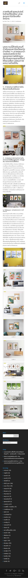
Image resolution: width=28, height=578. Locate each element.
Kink (5, 21)
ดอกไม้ (6, 478)
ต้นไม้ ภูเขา (7, 483)
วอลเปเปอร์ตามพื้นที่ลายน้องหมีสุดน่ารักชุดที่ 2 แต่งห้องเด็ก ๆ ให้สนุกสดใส (14, 453)
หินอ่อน (6, 548)
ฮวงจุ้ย (6, 551)
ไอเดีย (5, 561)
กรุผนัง (6, 473)
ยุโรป (5, 512)
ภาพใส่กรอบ (18, 21)
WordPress (18, 576)
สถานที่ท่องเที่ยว (8, 530)
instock (6, 470)
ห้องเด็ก (6, 546)
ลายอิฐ (6, 522)
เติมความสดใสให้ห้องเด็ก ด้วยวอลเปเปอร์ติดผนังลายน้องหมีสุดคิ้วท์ (14, 457)
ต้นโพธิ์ (6, 481)
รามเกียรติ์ (6, 515)
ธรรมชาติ (6, 489)
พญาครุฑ (6, 494)
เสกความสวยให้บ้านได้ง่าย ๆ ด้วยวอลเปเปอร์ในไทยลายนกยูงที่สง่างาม (14, 462)
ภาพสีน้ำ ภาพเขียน (9, 507)
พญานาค (6, 496)
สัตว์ (5, 538)
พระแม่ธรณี (7, 499)
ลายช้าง (6, 517)
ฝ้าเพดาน (6, 491)
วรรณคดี (6, 525)
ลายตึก (6, 520)
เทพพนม (6, 553)
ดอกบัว (6, 476)
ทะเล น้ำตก (7, 486)
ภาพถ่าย (6, 504)
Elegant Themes (18, 574)
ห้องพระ (6, 543)
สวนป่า (6, 533)
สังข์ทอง (6, 535)
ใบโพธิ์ (5, 559)
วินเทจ (5, 527)
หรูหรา (5, 540)
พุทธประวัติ (7, 502)
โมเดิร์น (6, 556)
